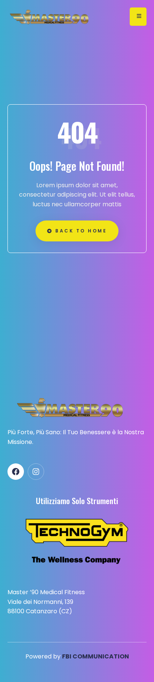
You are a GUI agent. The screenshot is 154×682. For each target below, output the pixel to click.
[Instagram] (36, 471)
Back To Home (81, 231)
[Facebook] (15, 471)
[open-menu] (138, 16)
